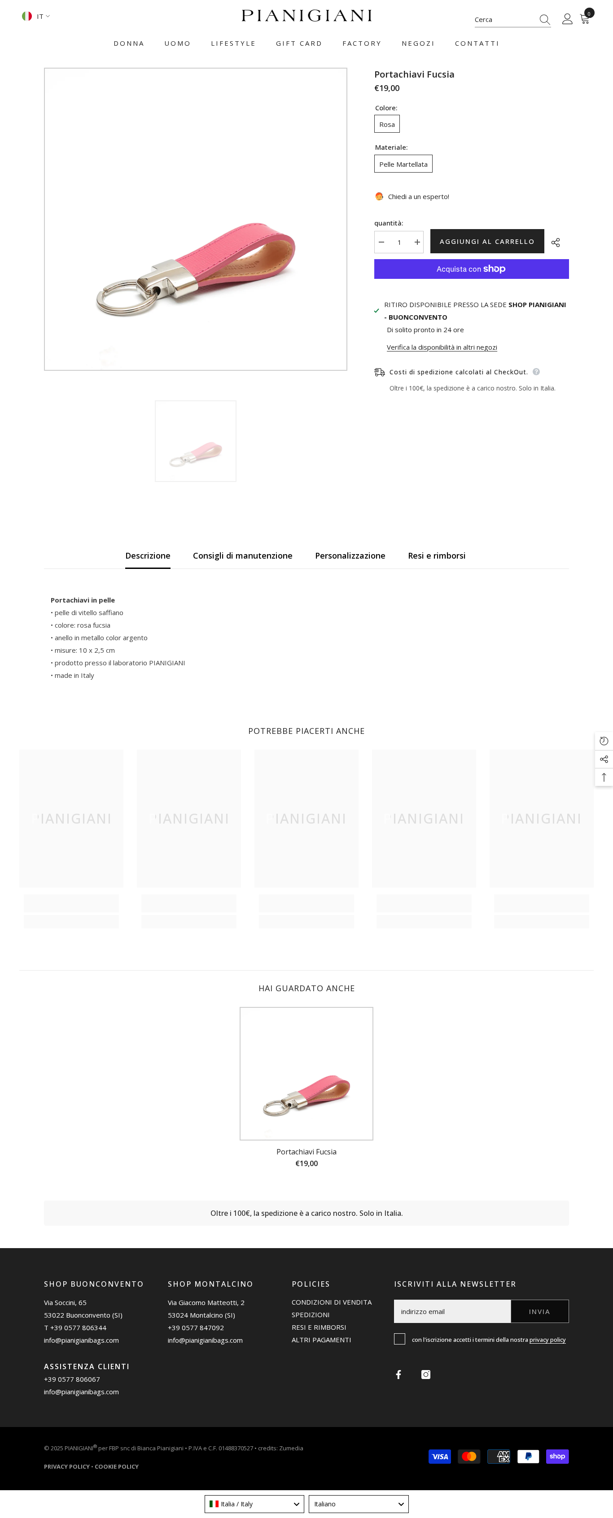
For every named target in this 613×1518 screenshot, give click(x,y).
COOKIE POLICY (117, 1466)
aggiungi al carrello (489, 241)
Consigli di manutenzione (243, 555)
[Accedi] (567, 19)
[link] (71, 903)
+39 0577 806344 (78, 1327)
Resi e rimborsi (437, 555)
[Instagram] (426, 1374)
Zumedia (291, 1448)
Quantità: (388, 222)
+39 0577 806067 (72, 1379)
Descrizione (148, 555)
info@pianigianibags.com (81, 1340)
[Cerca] (513, 19)
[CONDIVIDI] (556, 242)
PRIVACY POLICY (548, 1340)
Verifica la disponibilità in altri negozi (442, 347)
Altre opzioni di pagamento (471, 285)
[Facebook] (398, 1374)
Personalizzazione (350, 555)
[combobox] (504, 19)
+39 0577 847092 (196, 1327)
